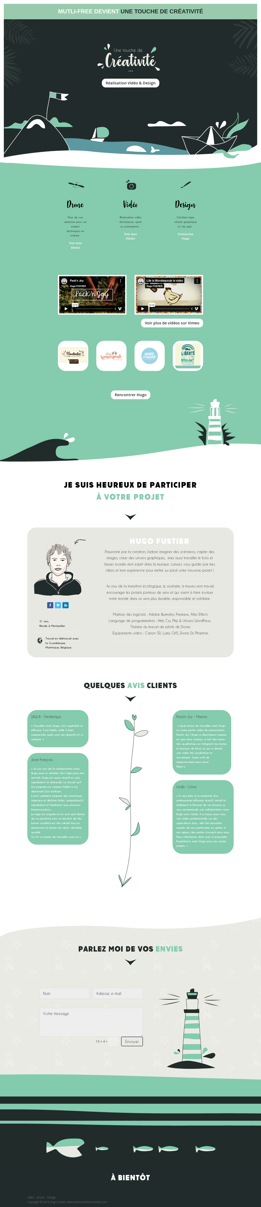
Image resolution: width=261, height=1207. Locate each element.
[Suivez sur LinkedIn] (65, 605)
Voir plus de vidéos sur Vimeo (172, 323)
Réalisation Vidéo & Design (131, 83)
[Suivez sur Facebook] (50, 605)
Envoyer (132, 1041)
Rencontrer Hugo (131, 394)
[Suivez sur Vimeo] (58, 605)
